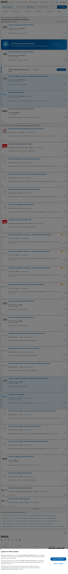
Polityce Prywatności (8, 563)
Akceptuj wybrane (58, 563)
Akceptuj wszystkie (58, 559)
